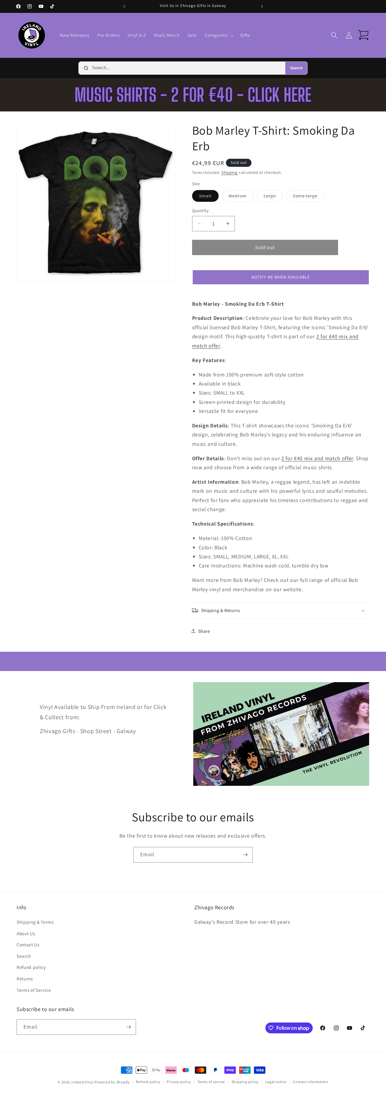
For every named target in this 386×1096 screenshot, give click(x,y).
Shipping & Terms (35, 922)
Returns (25, 979)
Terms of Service (34, 990)
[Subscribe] (245, 855)
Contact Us (28, 944)
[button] (218, 35)
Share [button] (204, 631)
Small (209, 197)
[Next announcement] (262, 6)
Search (296, 68)
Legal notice (275, 1081)
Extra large (308, 197)
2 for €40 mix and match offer (317, 458)
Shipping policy (245, 1081)
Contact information (310, 1081)
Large (273, 197)
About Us (26, 933)
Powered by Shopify (112, 1082)
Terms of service (211, 1081)
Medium (241, 197)
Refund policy (31, 967)
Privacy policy (179, 1081)
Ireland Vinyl (82, 1082)
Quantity (200, 210)
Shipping (229, 172)
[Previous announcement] (124, 6)
